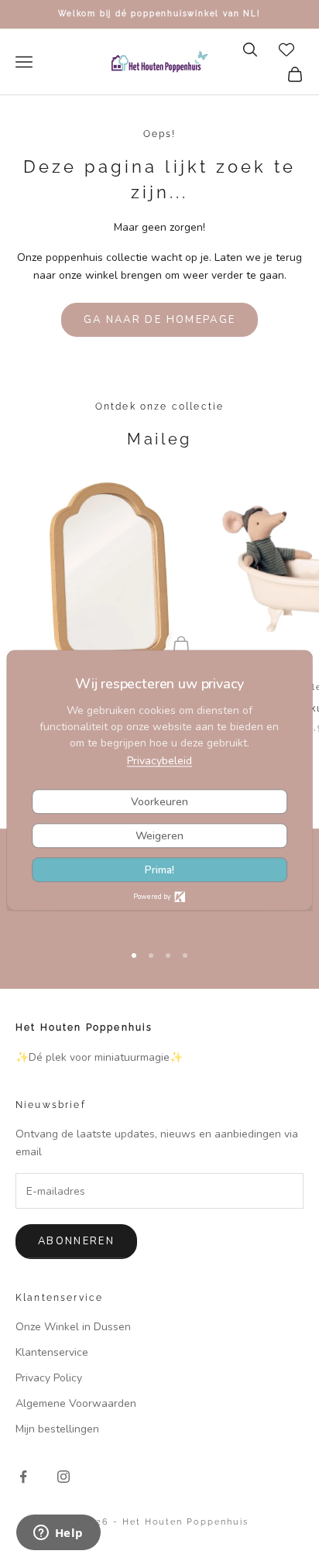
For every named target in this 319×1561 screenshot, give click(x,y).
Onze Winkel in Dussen (73, 1326)
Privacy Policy (48, 1378)
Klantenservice (51, 1352)
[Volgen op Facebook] (23, 1476)
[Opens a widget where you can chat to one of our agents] (58, 1534)
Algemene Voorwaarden (75, 1403)
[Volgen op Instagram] (63, 1476)
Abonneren (76, 1241)
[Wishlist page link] (286, 49)
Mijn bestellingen (57, 1429)
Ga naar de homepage (159, 320)
